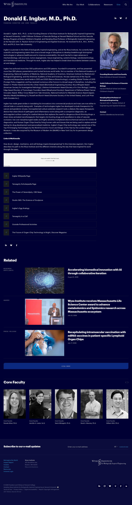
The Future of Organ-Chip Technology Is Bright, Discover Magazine (39, 232)
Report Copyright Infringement (49, 489)
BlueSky (121, 18)
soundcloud (126, 486)
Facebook (126, 18)
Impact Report (8, 462)
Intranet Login (8, 471)
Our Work (80, 4)
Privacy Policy (18, 489)
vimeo (115, 486)
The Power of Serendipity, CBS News (27, 192)
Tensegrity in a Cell (20, 216)
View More (66, 366)
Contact (6, 467)
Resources (7, 469)
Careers (6, 465)
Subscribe (124, 447)
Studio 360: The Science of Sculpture (27, 200)
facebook (121, 486)
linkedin (99, 486)
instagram (104, 486)
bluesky (110, 486)
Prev (126, 382)
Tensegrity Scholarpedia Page (24, 184)
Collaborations (94, 4)
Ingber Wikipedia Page (21, 176)
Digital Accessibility (30, 489)
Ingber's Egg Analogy (20, 208)
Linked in (115, 18)
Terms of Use (8, 489)
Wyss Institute (15, 3)
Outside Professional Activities (24, 224)
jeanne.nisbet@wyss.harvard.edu (112, 114)
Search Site (125, 4)
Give (118, 4)
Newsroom (108, 4)
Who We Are (67, 4)
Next (127, 382)
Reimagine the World (11, 460)
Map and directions (31, 467)
